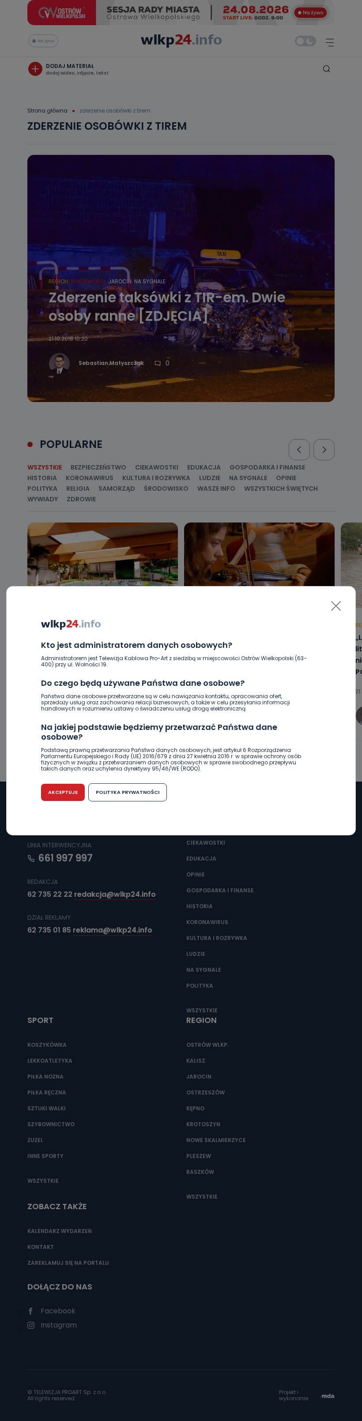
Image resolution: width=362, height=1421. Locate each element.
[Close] (336, 606)
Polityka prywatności (127, 792)
